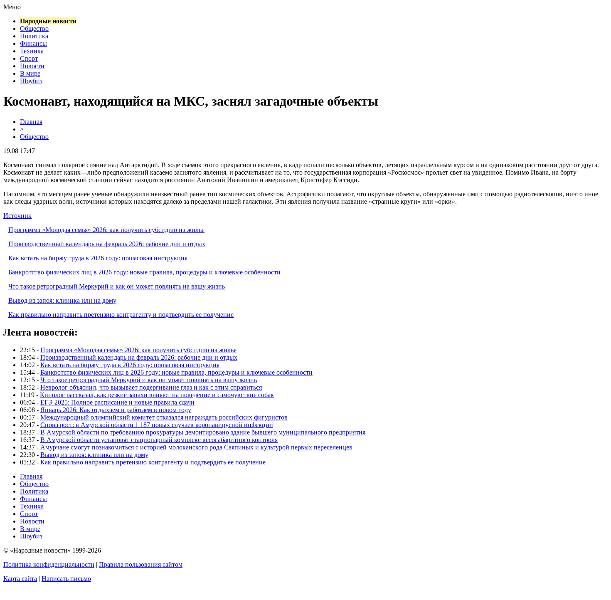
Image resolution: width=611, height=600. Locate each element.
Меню (12, 6)
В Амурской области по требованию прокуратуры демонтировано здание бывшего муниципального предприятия (202, 432)
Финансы (33, 43)
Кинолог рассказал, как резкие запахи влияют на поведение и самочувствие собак (157, 394)
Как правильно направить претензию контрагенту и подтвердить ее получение (121, 314)
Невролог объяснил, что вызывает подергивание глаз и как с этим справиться (151, 387)
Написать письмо (66, 578)
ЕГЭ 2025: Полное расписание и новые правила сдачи (117, 402)
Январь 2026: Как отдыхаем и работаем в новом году (115, 409)
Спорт (29, 58)
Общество (34, 28)
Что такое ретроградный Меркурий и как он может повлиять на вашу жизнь (116, 286)
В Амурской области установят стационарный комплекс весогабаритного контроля (159, 439)
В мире (30, 73)
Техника (32, 50)
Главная (31, 121)
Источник (17, 215)
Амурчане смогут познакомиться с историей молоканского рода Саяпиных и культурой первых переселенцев (196, 447)
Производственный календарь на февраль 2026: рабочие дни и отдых (106, 243)
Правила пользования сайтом (140, 564)
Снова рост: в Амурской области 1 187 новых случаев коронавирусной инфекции (156, 424)
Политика (34, 36)
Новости (32, 65)
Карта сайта (20, 578)
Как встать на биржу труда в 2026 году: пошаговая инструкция (97, 258)
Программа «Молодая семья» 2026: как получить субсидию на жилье (106, 229)
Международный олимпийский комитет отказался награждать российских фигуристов (164, 417)
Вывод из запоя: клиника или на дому (62, 300)
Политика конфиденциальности (48, 564)
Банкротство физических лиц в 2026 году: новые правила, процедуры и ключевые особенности (144, 272)
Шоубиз (31, 80)
